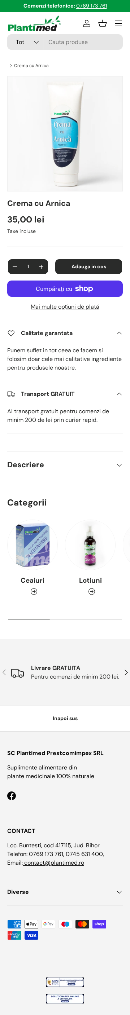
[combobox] (65, 42)
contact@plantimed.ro (53, 862)
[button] (102, 23)
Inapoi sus (65, 718)
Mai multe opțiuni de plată (65, 306)
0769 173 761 (91, 6)
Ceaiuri (32, 580)
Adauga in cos (89, 266)
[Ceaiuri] (32, 545)
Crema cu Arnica (31, 65)
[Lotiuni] (90, 545)
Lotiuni (90, 580)
